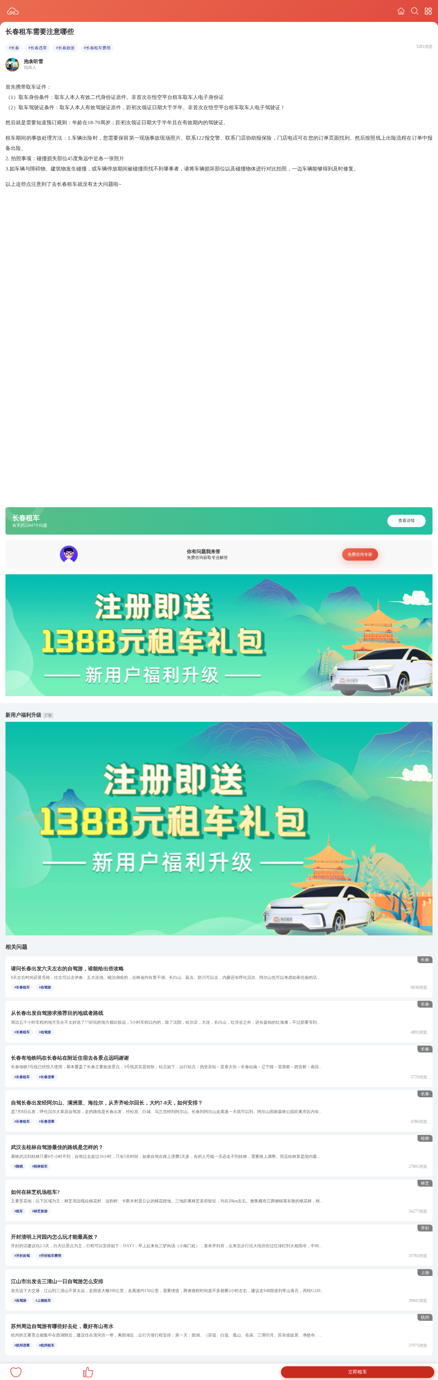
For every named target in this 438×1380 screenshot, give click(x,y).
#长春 (14, 48)
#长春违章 (37, 48)
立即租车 (357, 1372)
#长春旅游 (65, 48)
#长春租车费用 (97, 48)
